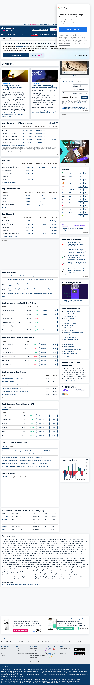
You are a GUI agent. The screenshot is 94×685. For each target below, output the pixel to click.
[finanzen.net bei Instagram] (46, 649)
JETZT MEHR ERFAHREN (66, 629)
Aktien (3, 34)
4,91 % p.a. (29, 227)
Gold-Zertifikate (69, 325)
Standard (78, 81)
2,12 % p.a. (43, 233)
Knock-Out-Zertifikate (70, 337)
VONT (70, 212)
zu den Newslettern (68, 381)
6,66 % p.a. (54, 233)
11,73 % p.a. (54, 221)
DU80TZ (4, 520)
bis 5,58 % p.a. (40, 139)
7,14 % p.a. (42, 198)
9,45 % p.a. (29, 170)
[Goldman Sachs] (64, 180)
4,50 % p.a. (29, 205)
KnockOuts (28, 477)
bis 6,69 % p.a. (27, 139)
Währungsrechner (65, 651)
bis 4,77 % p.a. (53, 139)
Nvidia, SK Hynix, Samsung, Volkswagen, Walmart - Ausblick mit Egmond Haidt (76, 257)
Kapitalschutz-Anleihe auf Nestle (12, 388)
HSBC (70, 186)
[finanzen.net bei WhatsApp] (48, 656)
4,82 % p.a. (42, 205)
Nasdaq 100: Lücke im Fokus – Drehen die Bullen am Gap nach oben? (77, 270)
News (9, 34)
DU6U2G (4, 526)
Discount (44, 310)
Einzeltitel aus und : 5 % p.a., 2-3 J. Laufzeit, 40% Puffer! (25, 466)
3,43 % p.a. (42, 202)
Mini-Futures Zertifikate (71, 340)
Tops (4, 407)
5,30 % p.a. (54, 224)
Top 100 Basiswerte (64, 93)
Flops (10, 407)
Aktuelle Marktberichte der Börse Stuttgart (72, 229)
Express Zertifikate (78, 642)
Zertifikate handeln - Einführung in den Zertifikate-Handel (20, 584)
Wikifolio (71, 216)
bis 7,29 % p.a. (40, 130)
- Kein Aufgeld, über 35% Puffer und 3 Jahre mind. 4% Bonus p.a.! (27, 454)
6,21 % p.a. (29, 195)
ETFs (27, 34)
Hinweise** (50, 151)
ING (70, 183)
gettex (70, 176)
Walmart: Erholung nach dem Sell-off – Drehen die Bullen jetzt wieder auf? (77, 264)
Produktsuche (65, 86)
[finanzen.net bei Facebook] (49, 649)
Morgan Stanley (68, 81)
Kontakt (3, 649)
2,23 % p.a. (29, 233)
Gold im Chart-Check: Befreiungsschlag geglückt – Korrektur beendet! (30, 276)
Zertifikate (34, 34)
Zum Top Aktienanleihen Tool (11, 208)
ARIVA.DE (46, 683)
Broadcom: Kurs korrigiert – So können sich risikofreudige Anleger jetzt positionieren (77, 250)
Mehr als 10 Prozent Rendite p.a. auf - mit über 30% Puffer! (26, 451)
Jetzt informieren (15, 55)
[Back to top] (85, 683)
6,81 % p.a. (29, 221)
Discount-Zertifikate (70, 316)
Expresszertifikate (69, 318)
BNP (70, 173)
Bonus (54, 310)
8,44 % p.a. (29, 198)
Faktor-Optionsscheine (71, 321)
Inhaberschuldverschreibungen (73, 332)
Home (4, 38)
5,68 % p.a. (42, 195)
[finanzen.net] (8, 28)
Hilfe (17, 649)
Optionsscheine (17, 477)
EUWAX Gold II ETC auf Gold (10, 382)
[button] (56, 29)
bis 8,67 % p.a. (27, 130)
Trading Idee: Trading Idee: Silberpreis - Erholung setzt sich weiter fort (30, 294)
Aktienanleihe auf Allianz (10, 394)
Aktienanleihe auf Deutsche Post (12, 379)
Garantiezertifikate (43, 642)
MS (69, 202)
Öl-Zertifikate (68, 342)
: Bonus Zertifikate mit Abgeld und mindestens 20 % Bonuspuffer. (25, 463)
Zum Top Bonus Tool (8, 182)
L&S (70, 199)
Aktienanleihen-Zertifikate (72, 311)
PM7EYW (5, 517)
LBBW (70, 196)
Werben (18, 651)
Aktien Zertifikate (31, 642)
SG (69, 206)
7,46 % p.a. (54, 230)
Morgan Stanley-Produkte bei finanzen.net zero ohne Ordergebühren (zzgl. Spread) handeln (75, 108)
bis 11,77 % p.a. (27, 133)
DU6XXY (4, 523)
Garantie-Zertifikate (70, 323)
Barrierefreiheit (35, 661)
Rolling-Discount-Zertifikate (72, 349)
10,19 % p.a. (54, 227)
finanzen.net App (65, 649)
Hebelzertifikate (69, 328)
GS (69, 180)
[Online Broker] (8, 30)
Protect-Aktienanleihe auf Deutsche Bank (15, 391)
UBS (70, 209)
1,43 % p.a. (43, 224)
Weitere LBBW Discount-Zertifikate (13, 145)
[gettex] (63, 176)
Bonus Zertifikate (20, 642)
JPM (70, 193)
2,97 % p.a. (29, 173)
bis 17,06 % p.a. (40, 136)
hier (84, 101)
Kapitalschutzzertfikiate (71, 335)
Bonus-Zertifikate (69, 314)
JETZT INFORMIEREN (20, 630)
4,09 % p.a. (54, 198)
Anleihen (55, 34)
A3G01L (4, 529)
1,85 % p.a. (29, 224)
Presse (3, 653)
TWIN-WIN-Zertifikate (70, 354)
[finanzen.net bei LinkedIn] (49, 653)
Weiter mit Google (73, 29)
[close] (86, 8)
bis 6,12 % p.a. (27, 142)
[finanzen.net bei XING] (53, 653)
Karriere (3, 651)
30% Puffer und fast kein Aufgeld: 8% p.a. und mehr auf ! (22, 457)
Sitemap (3, 655)
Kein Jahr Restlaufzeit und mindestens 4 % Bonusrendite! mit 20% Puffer (26, 460)
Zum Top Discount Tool (9, 236)
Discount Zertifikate (7, 642)
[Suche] (47, 29)
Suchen (84, 97)
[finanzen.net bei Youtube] (53, 649)
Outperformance (69, 347)
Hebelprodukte (45, 34)
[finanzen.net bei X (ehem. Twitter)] (46, 653)
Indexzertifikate (69, 330)
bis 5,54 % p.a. (40, 142)
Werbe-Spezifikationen (23, 653)
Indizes (15, 34)
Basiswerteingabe (66, 89)
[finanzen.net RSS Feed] (51, 656)
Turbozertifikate (69, 351)
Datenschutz (34, 651)
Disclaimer (33, 653)
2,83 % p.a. (29, 230)
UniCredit (71, 189)
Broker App (63, 653)
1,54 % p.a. (29, 179)
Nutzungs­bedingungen (37, 655)
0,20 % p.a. (42, 167)
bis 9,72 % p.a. (40, 133)
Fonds (22, 34)
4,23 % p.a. (29, 167)
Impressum (33, 649)
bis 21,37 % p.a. (27, 136)
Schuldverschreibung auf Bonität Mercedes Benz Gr (18, 385)
